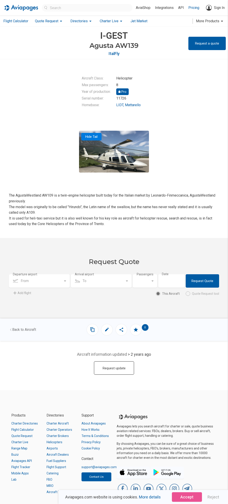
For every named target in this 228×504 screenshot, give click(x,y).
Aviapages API (21, 461)
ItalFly (114, 53)
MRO (50, 486)
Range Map (19, 448)
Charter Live (19, 442)
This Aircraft (171, 293)
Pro (123, 92)
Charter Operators (59, 429)
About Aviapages (93, 423)
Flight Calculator (15, 21)
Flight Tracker (20, 467)
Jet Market (138, 21)
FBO (49, 479)
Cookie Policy (90, 448)
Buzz (15, 454)
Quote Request (22, 436)
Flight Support (56, 467)
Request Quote (202, 281)
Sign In (219, 8)
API (181, 8)
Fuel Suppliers (56, 461)
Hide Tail (91, 137)
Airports (52, 448)
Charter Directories (24, 423)
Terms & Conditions (95, 436)
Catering (53, 473)
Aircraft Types (57, 492)
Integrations (164, 8)
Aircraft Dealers (58, 454)
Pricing (193, 8)
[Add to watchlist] (135, 329)
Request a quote (207, 43)
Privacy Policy (91, 442)
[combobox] (39, 281)
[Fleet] (92, 329)
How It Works (90, 429)
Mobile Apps (20, 473)
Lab (13, 479)
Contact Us (96, 476)
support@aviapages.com (99, 467)
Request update (114, 368)
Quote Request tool (205, 293)
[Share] (121, 329)
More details (150, 497)
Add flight (24, 293)
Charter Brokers (58, 436)
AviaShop (143, 8)
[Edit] (106, 329)
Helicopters (54, 442)
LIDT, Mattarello (128, 105)
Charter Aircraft (58, 423)
